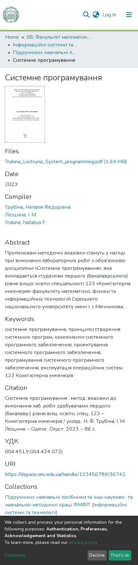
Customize (14, 555)
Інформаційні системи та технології (45, 44)
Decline (97, 555)
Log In (109, 14)
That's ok (119, 555)
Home (12, 37)
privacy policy (82, 542)
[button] (96, 15)
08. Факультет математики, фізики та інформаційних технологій (59, 37)
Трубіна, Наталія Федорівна (38, 207)
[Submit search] (86, 15)
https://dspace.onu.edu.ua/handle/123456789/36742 (65, 474)
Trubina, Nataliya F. (25, 222)
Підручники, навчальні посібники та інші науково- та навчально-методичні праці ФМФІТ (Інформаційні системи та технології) (45, 52)
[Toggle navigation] (129, 14)
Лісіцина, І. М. (21, 214)
